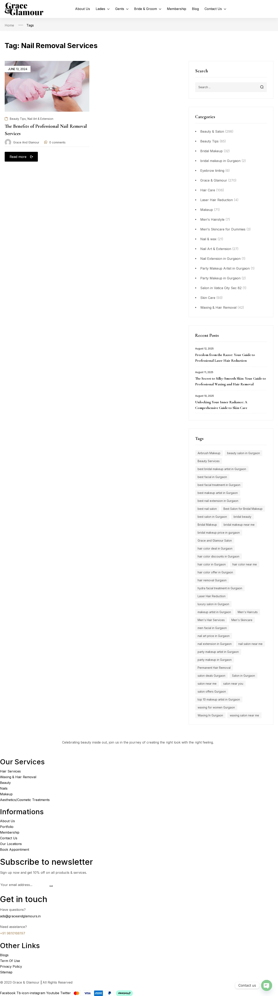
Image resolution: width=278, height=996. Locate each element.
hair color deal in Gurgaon (215, 548)
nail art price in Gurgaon (214, 636)
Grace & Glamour (213, 180)
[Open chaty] (266, 985)
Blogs (4, 955)
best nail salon (207, 508)
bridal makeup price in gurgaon (219, 532)
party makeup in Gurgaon (215, 659)
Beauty (5, 782)
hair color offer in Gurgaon (215, 572)
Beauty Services (209, 461)
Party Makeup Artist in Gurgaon (225, 268)
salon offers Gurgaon (212, 691)
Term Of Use (10, 961)
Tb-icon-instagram (31, 993)
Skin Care (207, 298)
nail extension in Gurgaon (215, 644)
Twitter (66, 993)
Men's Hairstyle (212, 219)
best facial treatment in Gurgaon (219, 485)
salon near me (207, 683)
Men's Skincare (241, 620)
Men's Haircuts (248, 612)
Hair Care (207, 190)
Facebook (8, 993)
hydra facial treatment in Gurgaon (220, 588)
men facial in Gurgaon (212, 628)
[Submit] (51, 885)
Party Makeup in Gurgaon (220, 278)
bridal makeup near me (239, 524)
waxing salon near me (244, 715)
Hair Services (10, 771)
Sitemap (6, 972)
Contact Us (8, 838)
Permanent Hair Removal (214, 667)
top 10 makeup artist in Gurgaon (219, 699)
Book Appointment (14, 849)
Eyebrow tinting (212, 171)
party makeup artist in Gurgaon (218, 651)
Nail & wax (208, 239)
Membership (9, 832)
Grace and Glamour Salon (215, 540)
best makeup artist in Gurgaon (218, 493)
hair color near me (244, 564)
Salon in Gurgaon (243, 675)
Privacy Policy (11, 966)
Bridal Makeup (211, 151)
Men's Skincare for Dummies (222, 229)
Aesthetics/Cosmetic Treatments (25, 800)
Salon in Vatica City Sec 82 (221, 288)
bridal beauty (242, 516)
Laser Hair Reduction (216, 200)
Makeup (206, 210)
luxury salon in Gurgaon (213, 604)
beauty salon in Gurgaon (243, 453)
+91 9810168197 (12, 933)
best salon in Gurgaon (212, 516)
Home (9, 25)
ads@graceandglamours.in (20, 916)
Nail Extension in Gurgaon (220, 259)
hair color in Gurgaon (212, 564)
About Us (7, 821)
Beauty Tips (209, 141)
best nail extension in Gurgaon (218, 500)
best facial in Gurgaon (212, 477)
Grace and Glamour (26, 142)
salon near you (233, 683)
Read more (18, 157)
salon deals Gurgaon (211, 675)
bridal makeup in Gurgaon (220, 161)
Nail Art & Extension (215, 249)
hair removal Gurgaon (212, 580)
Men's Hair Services (211, 620)
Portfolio (6, 827)
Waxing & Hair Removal (218, 307)
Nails (4, 788)
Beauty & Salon (212, 131)
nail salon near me (250, 644)
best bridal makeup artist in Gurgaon (222, 469)
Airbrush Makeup (209, 453)
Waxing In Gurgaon (210, 715)
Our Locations (11, 844)
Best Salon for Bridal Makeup (243, 508)
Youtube (53, 993)
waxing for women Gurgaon (216, 707)
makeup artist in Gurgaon (214, 612)
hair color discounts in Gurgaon (218, 556)
